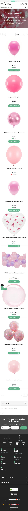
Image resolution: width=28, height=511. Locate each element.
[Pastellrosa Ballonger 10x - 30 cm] (14, 155)
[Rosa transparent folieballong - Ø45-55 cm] (14, 295)
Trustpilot (2, 413)
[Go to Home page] (8, 4)
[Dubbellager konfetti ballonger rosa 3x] (14, 331)
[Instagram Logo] (10, 443)
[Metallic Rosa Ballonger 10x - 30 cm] (14, 188)
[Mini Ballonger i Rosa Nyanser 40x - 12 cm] (14, 260)
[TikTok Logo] (23, 443)
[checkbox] (2, 34)
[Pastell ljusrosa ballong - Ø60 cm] (14, 367)
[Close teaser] (5, 500)
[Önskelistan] (23, 4)
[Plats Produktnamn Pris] (20, 34)
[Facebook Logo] (4, 443)
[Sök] (25, 7)
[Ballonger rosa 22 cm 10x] (14, 48)
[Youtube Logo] (17, 443)
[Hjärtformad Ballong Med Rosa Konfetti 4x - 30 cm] (14, 224)
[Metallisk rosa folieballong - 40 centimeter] (14, 120)
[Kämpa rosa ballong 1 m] (14, 84)
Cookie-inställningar (14, 507)
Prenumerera (24, 428)
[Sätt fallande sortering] (26, 34)
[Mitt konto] (21, 3)
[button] (14, 478)
